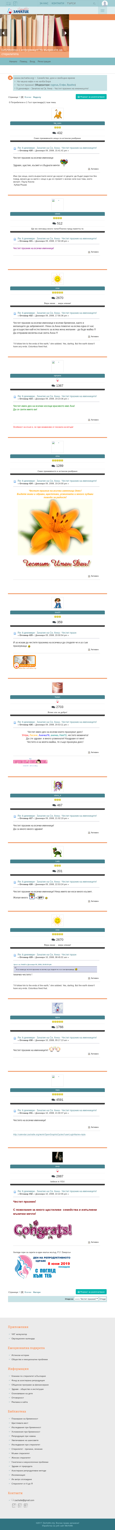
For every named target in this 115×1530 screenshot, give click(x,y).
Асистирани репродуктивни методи (29, 1470)
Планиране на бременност (25, 1418)
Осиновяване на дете (22, 1393)
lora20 (57, 612)
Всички (28, 96)
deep (57, 1166)
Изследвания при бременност (26, 1427)
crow (57, 288)
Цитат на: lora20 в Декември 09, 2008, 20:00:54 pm (33, 964)
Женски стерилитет (21, 1457)
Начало (13, 61)
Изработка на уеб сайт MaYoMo (57, 1525)
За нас (44, 3)
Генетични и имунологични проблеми (30, 1461)
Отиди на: (69, 1299)
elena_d (57, 795)
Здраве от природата (22, 1466)
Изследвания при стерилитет (26, 1444)
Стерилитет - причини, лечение (27, 1448)
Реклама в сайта (20, 1401)
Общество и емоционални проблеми (30, 1359)
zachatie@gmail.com (8, 3)
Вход (32, 61)
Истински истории (20, 1355)
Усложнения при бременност (26, 1431)
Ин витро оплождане (22, 1479)
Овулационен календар (23, 1338)
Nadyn (57, 697)
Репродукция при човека (24, 1435)
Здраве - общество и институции (28, 1388)
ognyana (57, 376)
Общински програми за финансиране (30, 1384)
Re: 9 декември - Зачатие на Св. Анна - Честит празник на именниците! (57, 147)
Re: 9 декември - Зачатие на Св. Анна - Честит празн (47, 632)
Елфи (62, 84)
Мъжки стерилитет (21, 1453)
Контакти (58, 3)
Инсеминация (18, 1474)
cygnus (54, 84)
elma (58, 456)
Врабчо (71, 84)
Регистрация (44, 61)
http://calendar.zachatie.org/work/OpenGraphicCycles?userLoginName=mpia (49, 1134)
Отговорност (18, 1397)
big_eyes (57, 123)
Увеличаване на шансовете (25, 1440)
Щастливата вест (20, 1422)
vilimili (57, 214)
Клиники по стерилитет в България (29, 1375)
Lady (58, 861)
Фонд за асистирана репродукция (28, 1380)
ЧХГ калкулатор (19, 1334)
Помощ (23, 61)
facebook (15, 3)
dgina (57, 1017)
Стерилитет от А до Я (22, 1483)
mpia (58, 1090)
